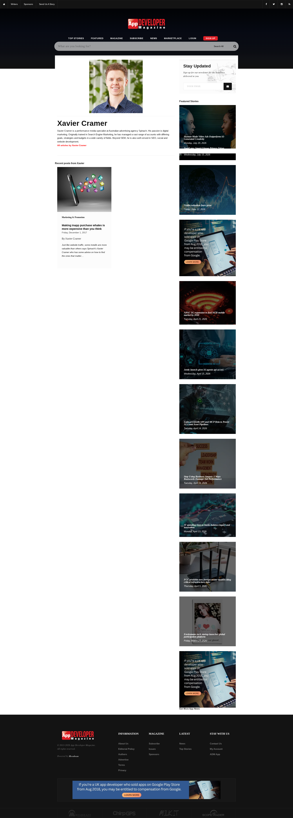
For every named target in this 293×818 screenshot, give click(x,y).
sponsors (28, 4)
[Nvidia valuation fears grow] (207, 189)
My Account (216, 749)
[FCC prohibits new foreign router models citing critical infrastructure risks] (207, 566)
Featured (97, 38)
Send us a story (47, 4)
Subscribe (136, 38)
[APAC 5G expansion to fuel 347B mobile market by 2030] (207, 302)
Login (192, 38)
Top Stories (76, 38)
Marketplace (173, 38)
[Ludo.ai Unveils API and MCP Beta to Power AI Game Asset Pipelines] (207, 408)
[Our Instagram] (281, 4)
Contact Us (216, 743)
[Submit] (235, 46)
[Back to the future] (4, 4)
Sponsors (154, 754)
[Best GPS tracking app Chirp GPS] (124, 813)
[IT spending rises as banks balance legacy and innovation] (207, 515)
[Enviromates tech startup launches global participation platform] (207, 621)
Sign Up (210, 38)
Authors (122, 754)
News (153, 38)
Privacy (122, 770)
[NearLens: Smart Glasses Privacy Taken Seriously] (207, 156)
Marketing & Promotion (73, 217)
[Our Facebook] (265, 4)
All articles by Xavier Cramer (71, 145)
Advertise (123, 759)
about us (123, 743)
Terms (121, 765)
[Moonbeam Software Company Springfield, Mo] (79, 813)
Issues (152, 749)
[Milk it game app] (169, 813)
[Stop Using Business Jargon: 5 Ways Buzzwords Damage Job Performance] (207, 463)
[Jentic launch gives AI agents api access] (207, 354)
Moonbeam (74, 756)
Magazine (116, 38)
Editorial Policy (126, 749)
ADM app (215, 754)
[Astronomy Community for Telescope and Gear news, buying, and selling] (213, 813)
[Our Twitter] (273, 4)
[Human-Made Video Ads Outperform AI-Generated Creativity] (207, 126)
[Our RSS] (289, 4)
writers (14, 4)
